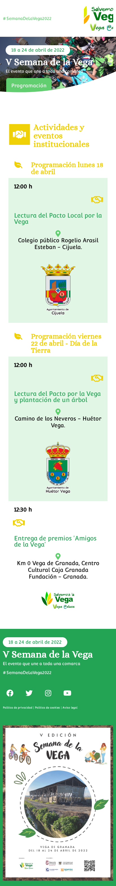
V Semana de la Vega (49, 61)
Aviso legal (70, 707)
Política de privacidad (17, 707)
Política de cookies (47, 707)
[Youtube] (67, 693)
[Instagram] (48, 693)
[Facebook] (10, 693)
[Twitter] (29, 693)
